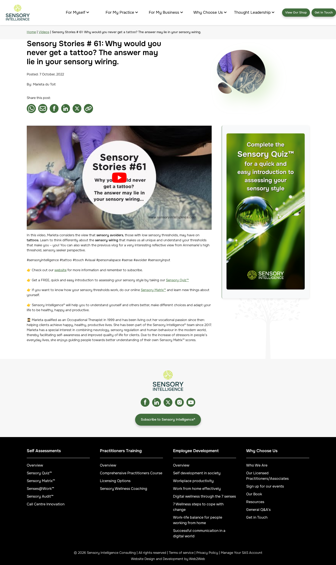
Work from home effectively (197, 488)
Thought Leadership (252, 12)
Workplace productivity (193, 480)
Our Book (254, 494)
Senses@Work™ (40, 488)
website (60, 270)
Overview (35, 465)
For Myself (75, 12)
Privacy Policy (207, 553)
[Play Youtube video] (119, 178)
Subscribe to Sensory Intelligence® (168, 419)
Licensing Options (115, 480)
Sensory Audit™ (40, 496)
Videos (44, 32)
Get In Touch (324, 12)
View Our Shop (296, 12)
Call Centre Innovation (45, 504)
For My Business (164, 12)
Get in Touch (256, 517)
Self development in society (197, 473)
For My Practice (120, 12)
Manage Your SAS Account (241, 553)
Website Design (143, 559)
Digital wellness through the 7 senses (204, 496)
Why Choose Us (208, 12)
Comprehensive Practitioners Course (131, 473)
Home (31, 32)
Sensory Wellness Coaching (123, 488)
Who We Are (256, 465)
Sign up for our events (265, 486)
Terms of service (181, 553)
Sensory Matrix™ (153, 290)
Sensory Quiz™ (177, 280)
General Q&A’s (258, 509)
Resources (255, 501)
